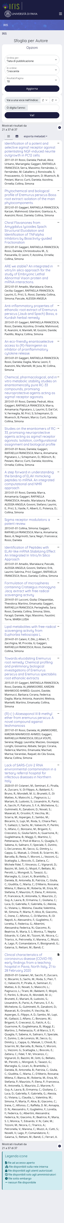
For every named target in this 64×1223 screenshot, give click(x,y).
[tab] (9, 136)
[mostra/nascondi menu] (60, 13)
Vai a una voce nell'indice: (22, 100)
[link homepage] (12, 6)
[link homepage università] (21, 14)
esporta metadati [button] (34, 136)
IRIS (4, 33)
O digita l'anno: (16, 107)
